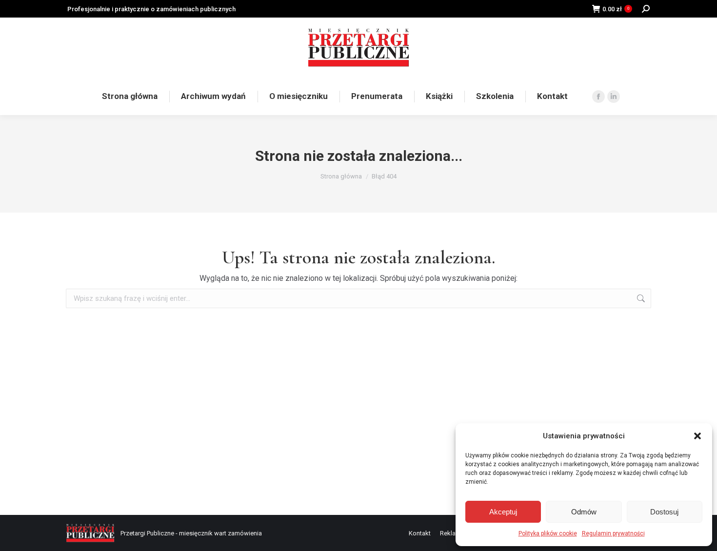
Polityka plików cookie (547, 533)
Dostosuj (664, 512)
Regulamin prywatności (613, 533)
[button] (697, 436)
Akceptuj (503, 512)
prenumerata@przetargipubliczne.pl (610, 47)
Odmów (584, 512)
